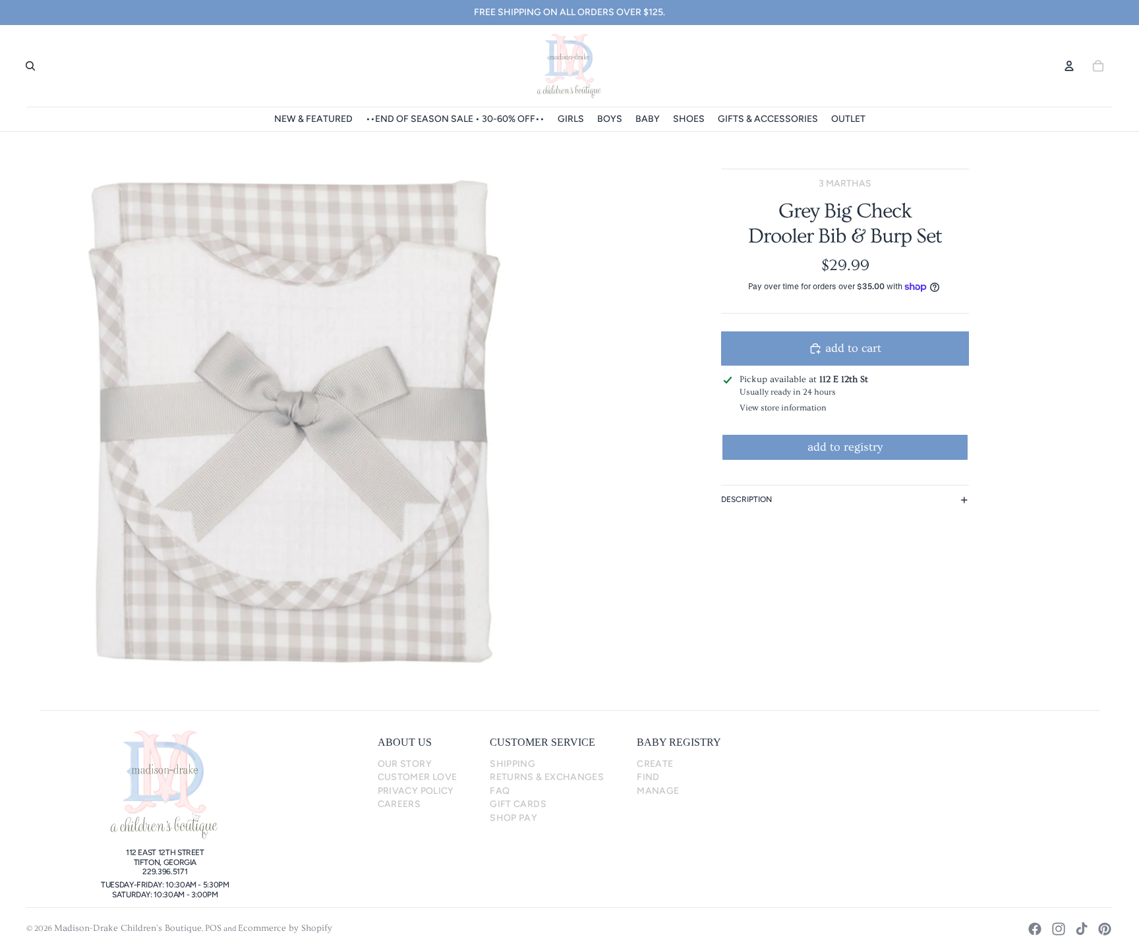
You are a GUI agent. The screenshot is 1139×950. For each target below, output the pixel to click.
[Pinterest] (1105, 929)
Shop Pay (513, 818)
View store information (783, 407)
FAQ (500, 790)
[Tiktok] (1082, 929)
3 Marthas (845, 183)
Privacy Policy (416, 790)
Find (648, 777)
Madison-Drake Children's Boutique (128, 928)
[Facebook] (1035, 929)
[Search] (30, 65)
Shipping (512, 763)
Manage (658, 790)
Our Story (405, 763)
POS (213, 928)
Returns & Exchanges (547, 777)
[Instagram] (1058, 929)
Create (655, 763)
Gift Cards (518, 804)
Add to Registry (845, 447)
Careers (399, 804)
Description (746, 499)
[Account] (1069, 65)
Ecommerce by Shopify (285, 928)
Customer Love (417, 777)
